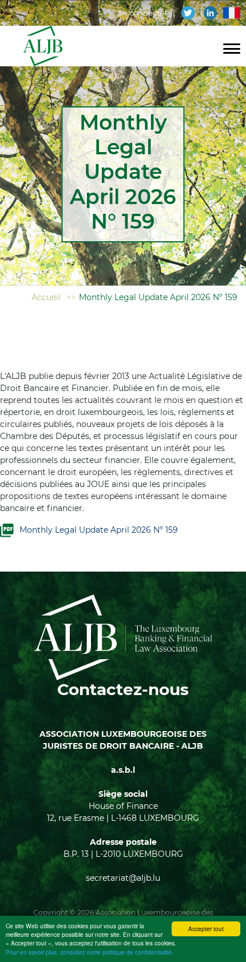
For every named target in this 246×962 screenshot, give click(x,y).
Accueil (46, 297)
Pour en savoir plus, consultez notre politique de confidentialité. (89, 952)
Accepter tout (206, 928)
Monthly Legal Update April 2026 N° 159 (98, 530)
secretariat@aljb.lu (123, 878)
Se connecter (142, 12)
